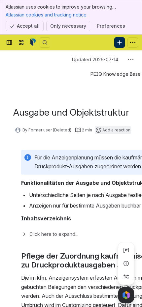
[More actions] (130, 59)
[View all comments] (126, 250)
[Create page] (126, 276)
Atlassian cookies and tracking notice (46, 14)
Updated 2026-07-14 (95, 59)
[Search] (45, 42)
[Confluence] (33, 42)
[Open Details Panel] (126, 263)
